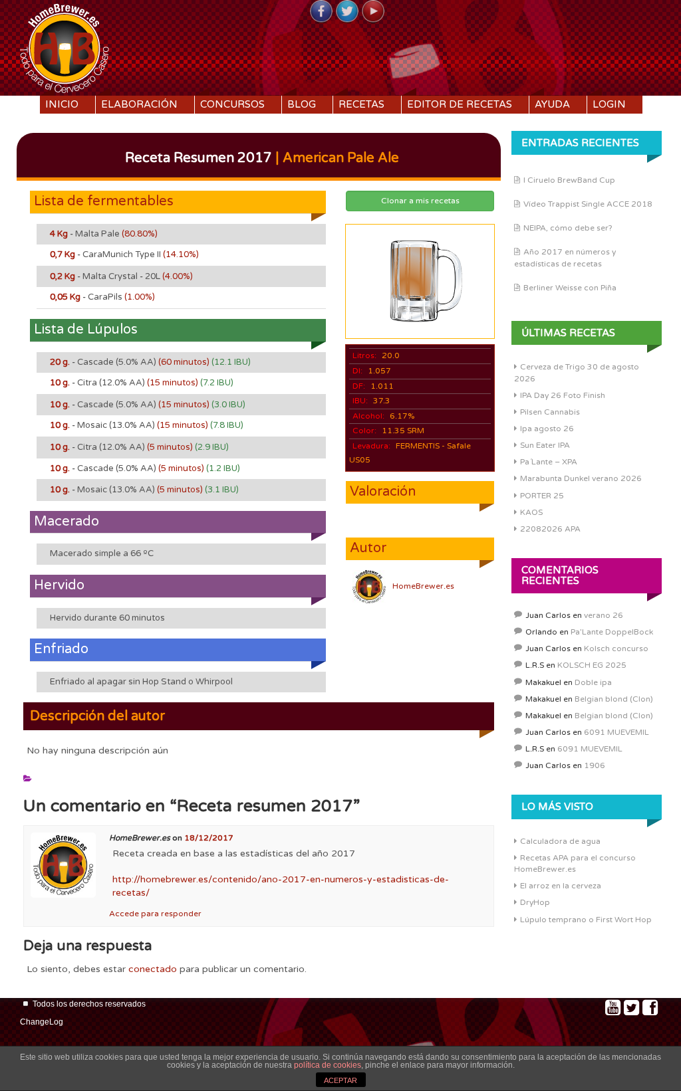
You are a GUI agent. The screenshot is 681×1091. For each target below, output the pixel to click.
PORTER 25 (542, 495)
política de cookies (327, 1065)
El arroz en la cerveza (560, 885)
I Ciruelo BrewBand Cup (569, 180)
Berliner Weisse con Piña (569, 287)
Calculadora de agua (560, 841)
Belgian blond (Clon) (614, 699)
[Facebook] (321, 12)
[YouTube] (373, 12)
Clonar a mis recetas (420, 200)
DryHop (535, 902)
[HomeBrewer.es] (64, 46)
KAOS (531, 512)
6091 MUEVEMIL (616, 732)
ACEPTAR (340, 1080)
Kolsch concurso (616, 648)
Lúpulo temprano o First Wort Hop (586, 919)
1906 (594, 765)
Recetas (361, 104)
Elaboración (139, 104)
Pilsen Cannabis (550, 412)
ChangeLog (41, 1022)
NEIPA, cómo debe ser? (568, 228)
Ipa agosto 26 (547, 428)
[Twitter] (347, 12)
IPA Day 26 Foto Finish (562, 395)
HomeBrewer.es (423, 586)
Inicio (61, 104)
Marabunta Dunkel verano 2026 (581, 478)
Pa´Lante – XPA (548, 461)
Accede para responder (155, 913)
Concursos (232, 104)
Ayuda (552, 104)
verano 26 (603, 615)
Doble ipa (593, 682)
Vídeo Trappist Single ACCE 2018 (587, 204)
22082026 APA (550, 529)
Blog (301, 104)
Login (609, 104)
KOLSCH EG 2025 (591, 665)
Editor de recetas (459, 104)
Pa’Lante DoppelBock (612, 632)
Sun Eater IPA (545, 445)
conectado (152, 969)
